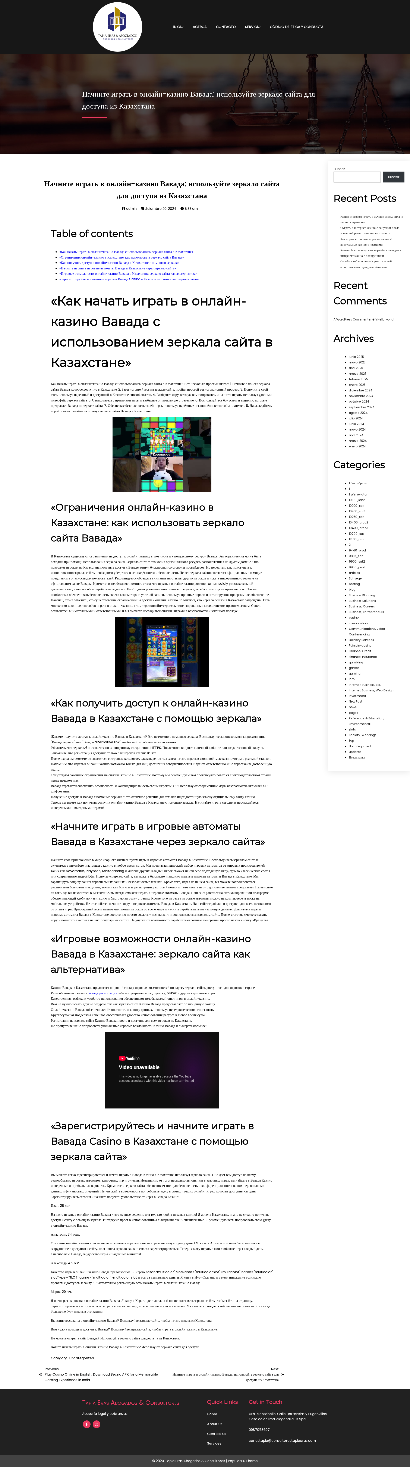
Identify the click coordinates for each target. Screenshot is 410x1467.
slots (352, 729)
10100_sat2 (357, 500)
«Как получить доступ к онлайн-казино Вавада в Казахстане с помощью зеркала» (119, 262)
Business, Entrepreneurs (366, 612)
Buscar (339, 168)
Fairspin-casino (360, 645)
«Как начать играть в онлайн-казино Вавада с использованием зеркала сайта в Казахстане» (126, 251)
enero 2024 (357, 446)
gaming (354, 673)
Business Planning (362, 595)
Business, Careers (362, 606)
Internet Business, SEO (365, 685)
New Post (355, 701)
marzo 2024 (358, 441)
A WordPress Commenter (353, 319)
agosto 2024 (358, 413)
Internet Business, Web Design (371, 690)
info (352, 679)
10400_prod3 (358, 528)
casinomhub (358, 623)
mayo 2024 (357, 429)
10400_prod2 (358, 522)
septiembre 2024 (362, 407)
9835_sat (356, 556)
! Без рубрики (358, 483)
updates (355, 752)
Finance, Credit (360, 651)
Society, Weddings (362, 735)
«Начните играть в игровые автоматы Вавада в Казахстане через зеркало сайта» (117, 268)
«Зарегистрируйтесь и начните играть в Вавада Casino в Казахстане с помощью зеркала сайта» (129, 279)
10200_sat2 (357, 511)
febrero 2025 (358, 379)
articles (354, 573)
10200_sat (356, 506)
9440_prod (357, 550)
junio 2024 (356, 424)
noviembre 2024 (361, 396)
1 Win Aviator (358, 494)
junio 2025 (356, 357)
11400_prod (357, 539)
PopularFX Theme (243, 1460)
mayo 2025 (357, 362)
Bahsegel (355, 578)
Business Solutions (362, 601)
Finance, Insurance (363, 657)
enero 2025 (357, 385)
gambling (356, 662)
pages (353, 713)
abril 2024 (356, 435)
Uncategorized (81, 1358)
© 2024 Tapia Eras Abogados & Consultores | (190, 1460)
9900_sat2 (357, 561)
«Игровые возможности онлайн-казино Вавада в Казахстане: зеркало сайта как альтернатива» (128, 273)
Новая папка (357, 757)
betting (354, 584)
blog (352, 589)
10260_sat (356, 517)
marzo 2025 (357, 374)
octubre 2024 (359, 401)
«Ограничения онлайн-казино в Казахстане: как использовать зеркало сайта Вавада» (121, 257)
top (351, 740)
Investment (357, 696)
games (354, 668)
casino (354, 617)
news (353, 707)
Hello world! (386, 319)
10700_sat (356, 534)
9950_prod (357, 567)
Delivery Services (361, 640)
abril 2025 (356, 368)
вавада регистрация (102, 993)
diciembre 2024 (360, 390)
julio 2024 (356, 418)
